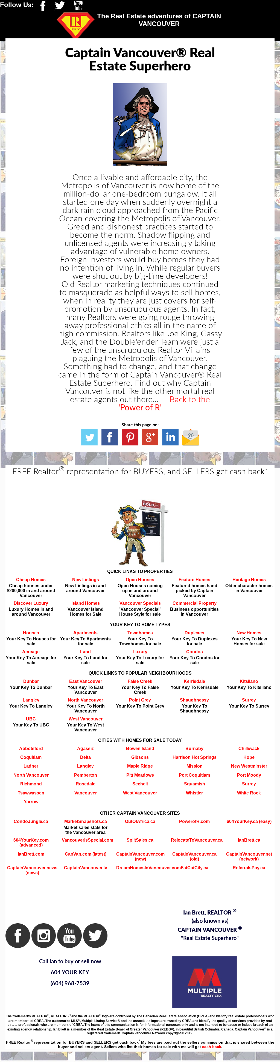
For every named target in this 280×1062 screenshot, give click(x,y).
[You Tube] (78, 4)
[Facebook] (41, 4)
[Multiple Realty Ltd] (204, 982)
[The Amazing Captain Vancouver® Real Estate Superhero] (89, 437)
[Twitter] (59, 4)
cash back (211, 1046)
